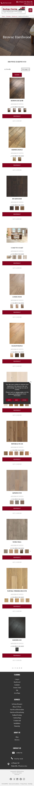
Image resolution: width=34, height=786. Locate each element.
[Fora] (14, 110)
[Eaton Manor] (16, 404)
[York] (22, 208)
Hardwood (14, 16)
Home (3, 16)
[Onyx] (17, 627)
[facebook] (11, 779)
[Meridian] (22, 355)
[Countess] (11, 551)
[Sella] (25, 110)
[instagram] (24, 779)
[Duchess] (16, 551)
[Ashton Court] (5, 404)
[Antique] (17, 431)
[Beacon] (17, 235)
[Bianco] (17, 137)
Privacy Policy (23, 783)
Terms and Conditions (14, 783)
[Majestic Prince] (17, 355)
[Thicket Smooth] (17, 600)
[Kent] (17, 186)
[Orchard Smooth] (11, 600)
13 (19, 668)
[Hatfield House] (21, 404)
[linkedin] (17, 779)
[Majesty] (27, 551)
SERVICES (17, 699)
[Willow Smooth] (22, 600)
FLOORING (17, 675)
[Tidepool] (19, 257)
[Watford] (22, 502)
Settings (24, 400)
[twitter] (14, 779)
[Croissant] (17, 284)
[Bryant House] (11, 404)
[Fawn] (16, 453)
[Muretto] (19, 110)
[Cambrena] (17, 88)
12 (17, 668)
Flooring (8, 16)
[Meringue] (17, 306)
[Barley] (11, 453)
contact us (19, 753)
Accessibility (5, 783)
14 (21, 668)
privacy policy (20, 392)
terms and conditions (14, 394)
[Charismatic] (17, 333)
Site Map (30, 783)
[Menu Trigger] (30, 10)
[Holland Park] (17, 480)
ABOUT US (17, 732)
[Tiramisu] (22, 306)
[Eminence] (21, 551)
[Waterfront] (25, 257)
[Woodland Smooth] (27, 600)
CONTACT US (17, 748)
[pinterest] (21, 779)
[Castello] (19, 159)
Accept (9, 400)
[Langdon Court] (27, 404)
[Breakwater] (14, 257)
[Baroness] (17, 529)
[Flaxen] (21, 453)
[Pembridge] (17, 502)
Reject (16, 400)
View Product (17, 116)
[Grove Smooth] (17, 578)
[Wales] (17, 208)
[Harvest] (27, 453)
